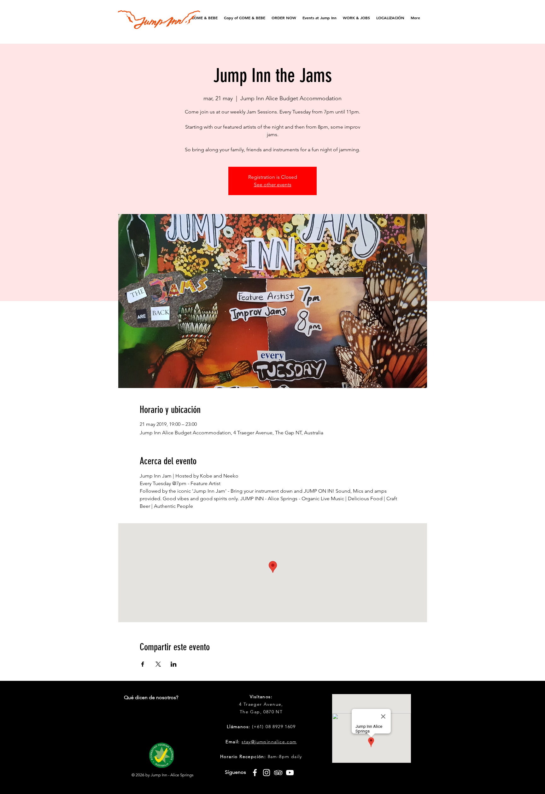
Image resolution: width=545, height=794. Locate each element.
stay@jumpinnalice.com (269, 742)
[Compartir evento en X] (158, 664)
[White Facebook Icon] (255, 772)
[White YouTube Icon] (290, 772)
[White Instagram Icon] (266, 772)
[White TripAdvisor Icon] (278, 772)
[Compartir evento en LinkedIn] (174, 664)
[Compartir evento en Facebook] (143, 664)
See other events (272, 185)
